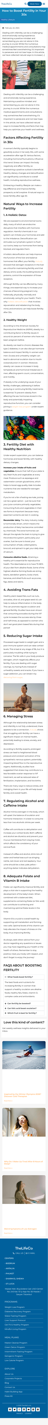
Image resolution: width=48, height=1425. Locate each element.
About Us (9, 1374)
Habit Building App (13, 1392)
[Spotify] (38, 1409)
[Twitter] (15, 1409)
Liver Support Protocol (15, 1320)
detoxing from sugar (13, 677)
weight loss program (21, 407)
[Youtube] (28, 1409)
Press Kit (9, 1396)
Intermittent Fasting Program (18, 1352)
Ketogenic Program (14, 1356)
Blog (7, 1383)
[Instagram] (19, 1409)
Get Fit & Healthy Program (17, 1325)
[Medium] (33, 1409)
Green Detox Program (15, 1347)
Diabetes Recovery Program (18, 1311)
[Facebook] (10, 1409)
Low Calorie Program (14, 1360)
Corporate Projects (13, 1378)
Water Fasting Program (15, 1316)
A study (33, 730)
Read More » (8, 1101)
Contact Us (10, 1387)
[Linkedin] (24, 1409)
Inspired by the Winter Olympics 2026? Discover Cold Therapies (22, 1095)
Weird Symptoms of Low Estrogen (20, 1229)
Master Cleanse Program (16, 1343)
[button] (25, 4)
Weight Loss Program (15, 1307)
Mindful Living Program (15, 1329)
